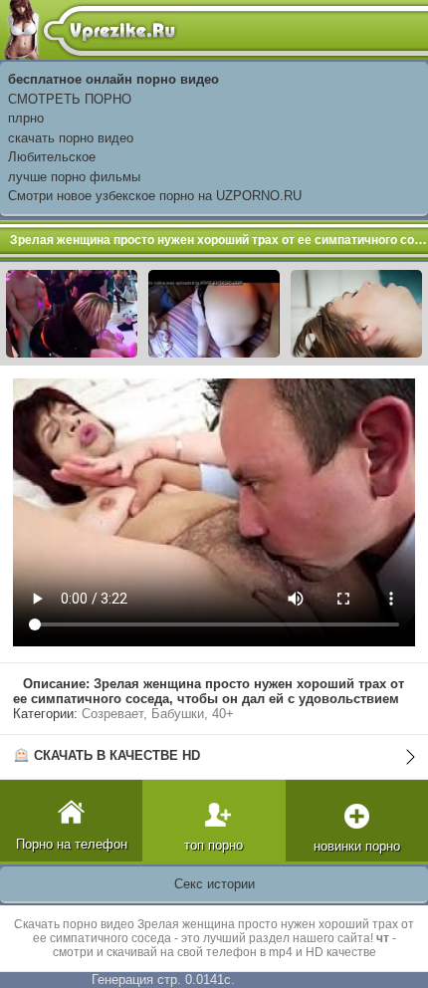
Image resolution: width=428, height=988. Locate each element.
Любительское (52, 156)
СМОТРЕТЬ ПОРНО (69, 99)
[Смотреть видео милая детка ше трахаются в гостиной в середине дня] (356, 312)
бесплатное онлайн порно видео (113, 79)
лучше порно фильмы (74, 176)
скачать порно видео (70, 137)
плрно (26, 118)
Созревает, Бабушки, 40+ (158, 713)
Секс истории (214, 883)
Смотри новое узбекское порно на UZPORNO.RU (155, 195)
